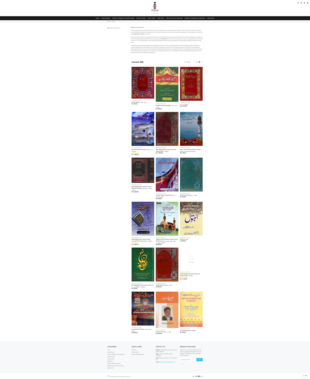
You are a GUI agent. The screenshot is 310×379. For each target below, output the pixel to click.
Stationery (160, 18)
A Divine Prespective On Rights (188, 330)
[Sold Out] (167, 84)
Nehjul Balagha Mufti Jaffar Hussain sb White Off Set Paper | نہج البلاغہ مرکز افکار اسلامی (142, 188)
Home (97, 18)
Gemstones (210, 18)
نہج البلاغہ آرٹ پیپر (184, 104)
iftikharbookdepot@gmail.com (167, 362)
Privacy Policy (135, 352)
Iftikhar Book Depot (137, 100)
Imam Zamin (151, 18)
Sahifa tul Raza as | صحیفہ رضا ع (164, 285)
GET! (199, 359)
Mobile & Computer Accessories (195, 18)
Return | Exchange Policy (138, 354)
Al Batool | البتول (184, 239)
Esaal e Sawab (141, 18)
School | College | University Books (123, 18)
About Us (134, 350)
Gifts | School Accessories (174, 18)
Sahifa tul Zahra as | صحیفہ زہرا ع (188, 195)
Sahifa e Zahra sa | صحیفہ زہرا (163, 331)
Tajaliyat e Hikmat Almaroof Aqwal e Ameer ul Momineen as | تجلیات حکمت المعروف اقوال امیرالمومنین (167, 241)
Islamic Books (105, 18)
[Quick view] (151, 69)
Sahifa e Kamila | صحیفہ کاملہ (139, 102)
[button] (135, 153)
